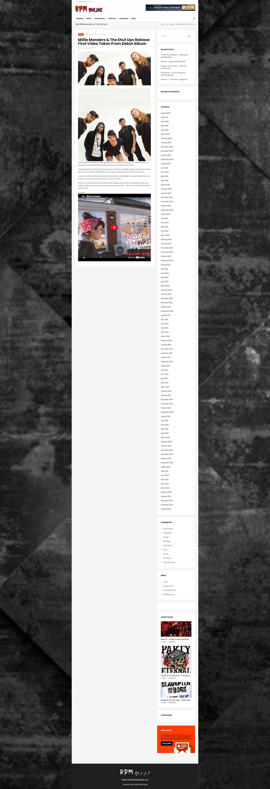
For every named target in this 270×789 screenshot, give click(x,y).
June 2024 (165, 223)
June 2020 (165, 425)
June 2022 (165, 324)
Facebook (81, 192)
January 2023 (166, 294)
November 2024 (167, 201)
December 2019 (167, 450)
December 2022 (167, 298)
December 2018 (167, 501)
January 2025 (166, 193)
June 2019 (165, 475)
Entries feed (168, 586)
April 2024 (165, 231)
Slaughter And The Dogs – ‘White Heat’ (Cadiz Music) (174, 67)
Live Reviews (99, 18)
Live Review (167, 545)
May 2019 (164, 479)
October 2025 (166, 155)
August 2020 (165, 416)
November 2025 (167, 151)
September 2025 (167, 159)
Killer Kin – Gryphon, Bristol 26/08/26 (173, 61)
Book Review (168, 529)
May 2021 (164, 378)
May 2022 (164, 328)
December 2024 (167, 197)
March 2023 (165, 286)
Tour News (167, 558)
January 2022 (166, 345)
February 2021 (166, 391)
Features (112, 18)
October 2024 (166, 206)
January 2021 (166, 395)
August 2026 (165, 113)
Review (166, 554)
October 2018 (166, 509)
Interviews (123, 18)
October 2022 (166, 307)
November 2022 (167, 303)
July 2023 (164, 269)
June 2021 (165, 374)
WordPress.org (169, 594)
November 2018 (167, 505)
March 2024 (165, 235)
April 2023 (165, 282)
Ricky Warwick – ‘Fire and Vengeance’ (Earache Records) (173, 74)
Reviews (79, 18)
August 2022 (165, 315)
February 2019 (166, 492)
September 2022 (167, 311)
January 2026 (166, 143)
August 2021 (165, 366)
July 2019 (164, 471)
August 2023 (165, 265)
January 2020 (166, 446)
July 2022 (164, 319)
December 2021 (167, 349)
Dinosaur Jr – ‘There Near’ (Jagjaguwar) (174, 79)
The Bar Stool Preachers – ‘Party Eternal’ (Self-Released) (174, 56)
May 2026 (164, 126)
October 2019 (166, 458)
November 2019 (167, 454)
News (89, 18)
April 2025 (165, 180)
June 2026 (165, 121)
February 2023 (166, 290)
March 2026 (165, 134)
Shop (133, 18)
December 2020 (167, 399)
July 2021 (164, 370)
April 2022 (165, 332)
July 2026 (164, 117)
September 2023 (167, 260)
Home (162, 24)
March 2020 (165, 437)
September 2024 (167, 210)
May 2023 (164, 277)
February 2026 (166, 138)
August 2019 (165, 467)
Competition (167, 533)
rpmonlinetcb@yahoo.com (84, 1)
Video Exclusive (169, 562)
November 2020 (167, 404)
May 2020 (164, 429)
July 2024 (164, 218)
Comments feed (169, 590)
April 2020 (165, 433)
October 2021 (166, 357)
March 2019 (165, 488)
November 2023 (167, 252)
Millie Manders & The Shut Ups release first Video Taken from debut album (114, 41)
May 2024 (164, 227)
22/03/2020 (91, 48)
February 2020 (166, 442)
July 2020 (164, 421)
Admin (82, 48)
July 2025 (164, 168)
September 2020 (167, 412)
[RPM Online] (89, 9)
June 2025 (165, 172)
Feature (166, 537)
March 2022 (165, 336)
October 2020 (166, 408)
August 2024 (165, 214)
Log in (165, 582)
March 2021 (165, 387)
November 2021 (167, 353)
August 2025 (165, 164)
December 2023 (167, 248)
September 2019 (167, 463)
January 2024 (166, 244)
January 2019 (166, 496)
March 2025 (165, 185)
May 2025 (164, 176)
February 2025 (166, 189)
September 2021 (167, 362)
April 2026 (165, 130)
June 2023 (165, 273)
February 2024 (166, 239)
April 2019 (165, 484)
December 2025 (167, 147)
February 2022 (166, 340)
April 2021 (165, 383)
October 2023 (166, 256)
